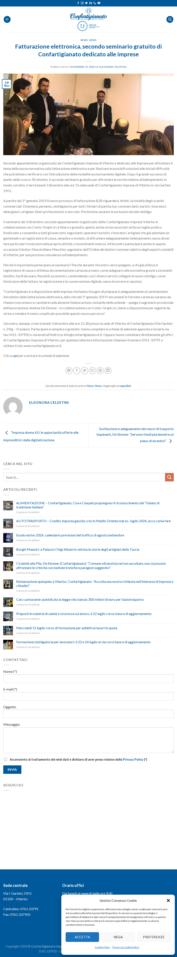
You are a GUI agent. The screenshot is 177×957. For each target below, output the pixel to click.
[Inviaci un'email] (90, 3)
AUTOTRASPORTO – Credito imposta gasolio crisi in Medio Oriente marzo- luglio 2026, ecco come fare (93, 521)
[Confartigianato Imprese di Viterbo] (88, 19)
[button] (168, 900)
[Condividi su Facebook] (76, 370)
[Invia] (169, 477)
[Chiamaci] (94, 3)
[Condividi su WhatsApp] (69, 370)
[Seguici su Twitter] (86, 3)
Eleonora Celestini (112, 66)
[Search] (169, 19)
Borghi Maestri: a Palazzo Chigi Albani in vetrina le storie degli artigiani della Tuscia (77, 549)
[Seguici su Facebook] (78, 3)
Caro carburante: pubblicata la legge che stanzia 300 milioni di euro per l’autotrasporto (80, 599)
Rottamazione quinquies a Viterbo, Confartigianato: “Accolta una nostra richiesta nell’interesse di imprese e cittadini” (94, 583)
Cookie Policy (102, 947)
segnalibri (125, 386)
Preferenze (154, 937)
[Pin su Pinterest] (100, 370)
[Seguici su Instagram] (82, 3)
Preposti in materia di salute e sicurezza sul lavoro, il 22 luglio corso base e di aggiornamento (84, 614)
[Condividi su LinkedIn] (108, 370)
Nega (118, 937)
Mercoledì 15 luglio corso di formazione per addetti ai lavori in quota (66, 628)
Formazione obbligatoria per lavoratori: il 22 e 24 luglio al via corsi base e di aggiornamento (83, 642)
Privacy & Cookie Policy (125, 947)
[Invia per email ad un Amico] (92, 370)
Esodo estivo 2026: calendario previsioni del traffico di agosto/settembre (70, 535)
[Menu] (7, 19)
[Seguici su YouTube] (99, 3)
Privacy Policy (133, 759)
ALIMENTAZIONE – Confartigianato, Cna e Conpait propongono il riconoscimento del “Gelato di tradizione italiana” (88, 505)
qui (15, 355)
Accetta (82, 937)
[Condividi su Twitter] (84, 370)
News (84, 40)
